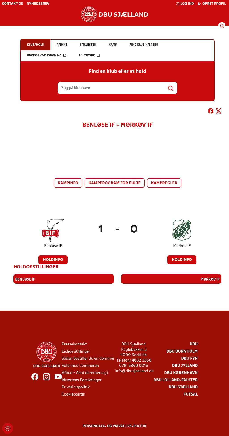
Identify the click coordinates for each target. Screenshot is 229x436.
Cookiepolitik (73, 394)
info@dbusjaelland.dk (134, 371)
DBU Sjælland (183, 387)
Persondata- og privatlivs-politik (114, 426)
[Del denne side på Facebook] (210, 111)
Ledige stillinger (76, 351)
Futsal (191, 394)
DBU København (181, 373)
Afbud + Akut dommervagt (85, 373)
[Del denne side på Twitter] (218, 111)
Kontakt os (12, 4)
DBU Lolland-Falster (175, 380)
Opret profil (214, 4)
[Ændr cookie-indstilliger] (7, 428)
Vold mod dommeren (80, 366)
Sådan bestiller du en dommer (88, 359)
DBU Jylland (185, 366)
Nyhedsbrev (38, 4)
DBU (194, 344)
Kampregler (164, 183)
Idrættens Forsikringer (82, 380)
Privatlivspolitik (76, 387)
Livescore (87, 55)
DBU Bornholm (182, 351)
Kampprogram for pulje (115, 183)
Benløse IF (53, 246)
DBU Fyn (189, 359)
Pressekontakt (74, 344)
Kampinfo (68, 183)
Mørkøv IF (182, 246)
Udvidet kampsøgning (44, 55)
